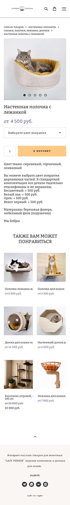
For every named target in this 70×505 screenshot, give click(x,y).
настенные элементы (42, 27)
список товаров (14, 27)
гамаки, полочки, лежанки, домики (26, 30)
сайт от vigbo (35, 496)
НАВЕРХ (35, 475)
